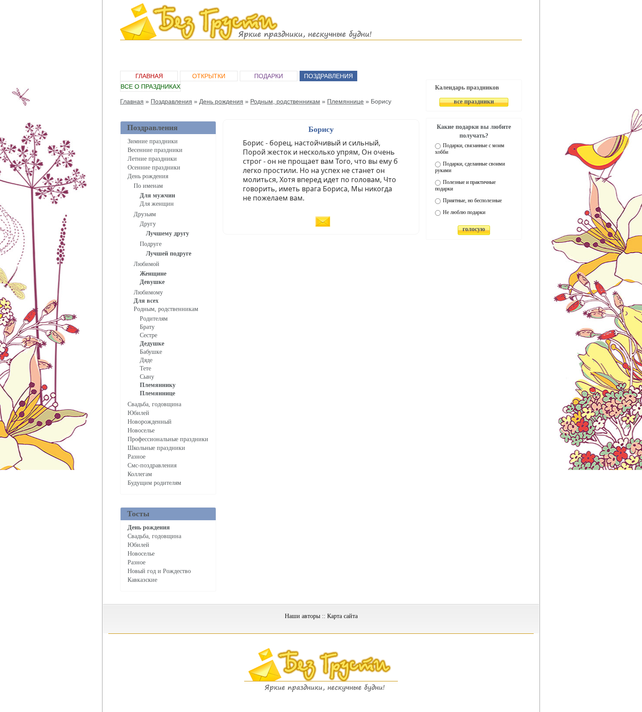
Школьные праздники (156, 448)
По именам (148, 186)
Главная (149, 76)
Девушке (152, 282)
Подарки (268, 76)
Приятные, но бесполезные (472, 200)
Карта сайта (342, 616)
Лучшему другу (167, 233)
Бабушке (151, 352)
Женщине (153, 273)
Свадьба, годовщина (154, 404)
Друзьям (145, 214)
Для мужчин (157, 195)
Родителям (154, 318)
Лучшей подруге (168, 253)
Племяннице (345, 101)
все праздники (474, 101)
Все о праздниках (150, 86)
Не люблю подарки (464, 212)
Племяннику (158, 385)
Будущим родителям (154, 483)
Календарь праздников (467, 87)
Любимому (148, 292)
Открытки (208, 76)
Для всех (146, 300)
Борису (321, 129)
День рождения (221, 101)
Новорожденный (150, 421)
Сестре (148, 335)
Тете (145, 368)
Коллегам (140, 474)
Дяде (146, 360)
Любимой (146, 264)
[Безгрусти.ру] (321, 691)
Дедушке (152, 343)
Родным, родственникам (285, 101)
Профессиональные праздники (168, 439)
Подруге (151, 244)
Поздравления (328, 76)
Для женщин (157, 203)
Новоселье (141, 430)
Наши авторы (302, 616)
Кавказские (142, 580)
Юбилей (138, 413)
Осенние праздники (154, 167)
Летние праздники (152, 159)
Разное (136, 456)
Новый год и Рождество (159, 571)
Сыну (147, 376)
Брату (147, 327)
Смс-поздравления (152, 465)
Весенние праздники (155, 150)
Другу (148, 224)
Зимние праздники (153, 141)
